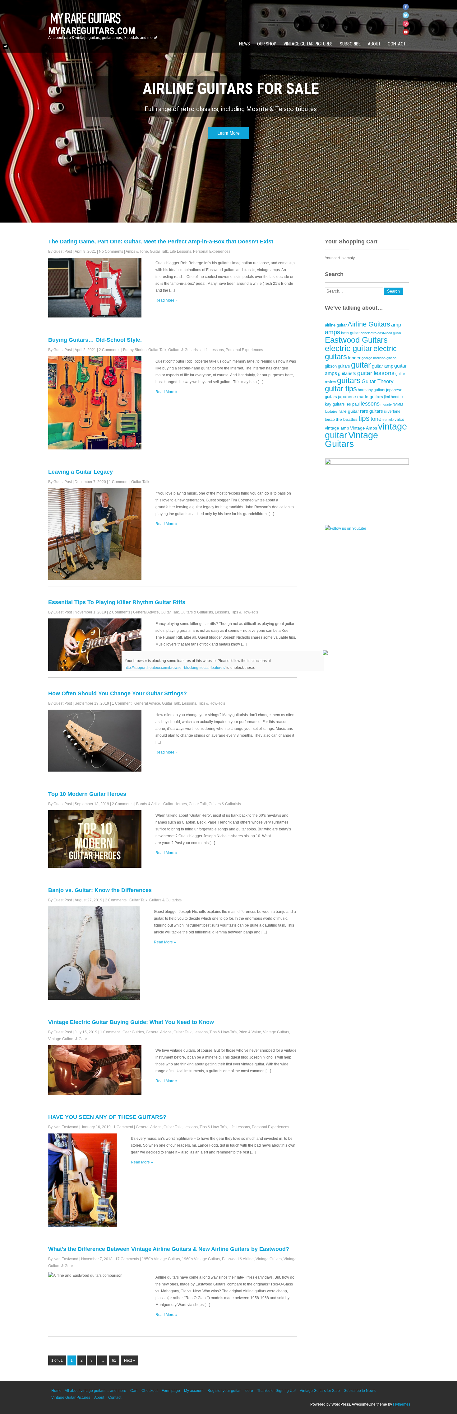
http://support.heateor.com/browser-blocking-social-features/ (175, 667)
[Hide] (5, 46)
